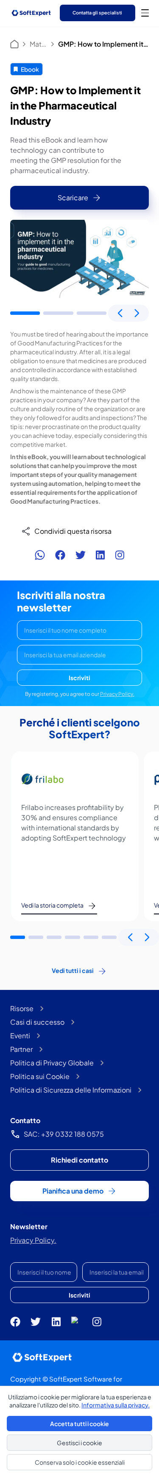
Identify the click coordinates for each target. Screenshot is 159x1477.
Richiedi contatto (79, 1159)
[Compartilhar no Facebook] (60, 555)
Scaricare (73, 197)
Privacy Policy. (117, 694)
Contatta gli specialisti (97, 12)
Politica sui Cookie (40, 1076)
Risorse (21, 1008)
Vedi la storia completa (52, 905)
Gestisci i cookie (79, 1442)
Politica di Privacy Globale (52, 1062)
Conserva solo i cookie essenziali (80, 1462)
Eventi (20, 1035)
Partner (21, 1049)
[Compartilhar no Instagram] (119, 555)
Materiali (38, 43)
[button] (25, 313)
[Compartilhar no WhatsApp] (40, 555)
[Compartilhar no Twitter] (80, 555)
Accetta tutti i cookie (79, 1423)
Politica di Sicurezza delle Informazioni (70, 1089)
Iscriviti (79, 677)
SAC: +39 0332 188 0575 (64, 1133)
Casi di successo (37, 1021)
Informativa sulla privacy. (115, 1405)
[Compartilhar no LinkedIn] (100, 555)
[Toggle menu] (145, 12)
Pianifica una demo (72, 1190)
